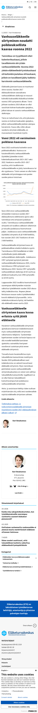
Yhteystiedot (7, 659)
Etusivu (4, 15)
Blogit (10, 15)
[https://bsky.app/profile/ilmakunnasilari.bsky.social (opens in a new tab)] (15, 486)
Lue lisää (18, 493)
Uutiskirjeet (6, 666)
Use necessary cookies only (19, 707)
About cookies (23, 697)
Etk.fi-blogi (22, 486)
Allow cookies (19, 703)
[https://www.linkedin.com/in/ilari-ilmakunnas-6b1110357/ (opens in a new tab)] (11, 486)
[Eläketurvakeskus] (12, 7)
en (35, 2)
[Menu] (35, 7)
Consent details (6, 697)
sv (31, 2)
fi (27, 2)
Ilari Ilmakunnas (19, 420)
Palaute (5, 662)
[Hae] (29, 7)
